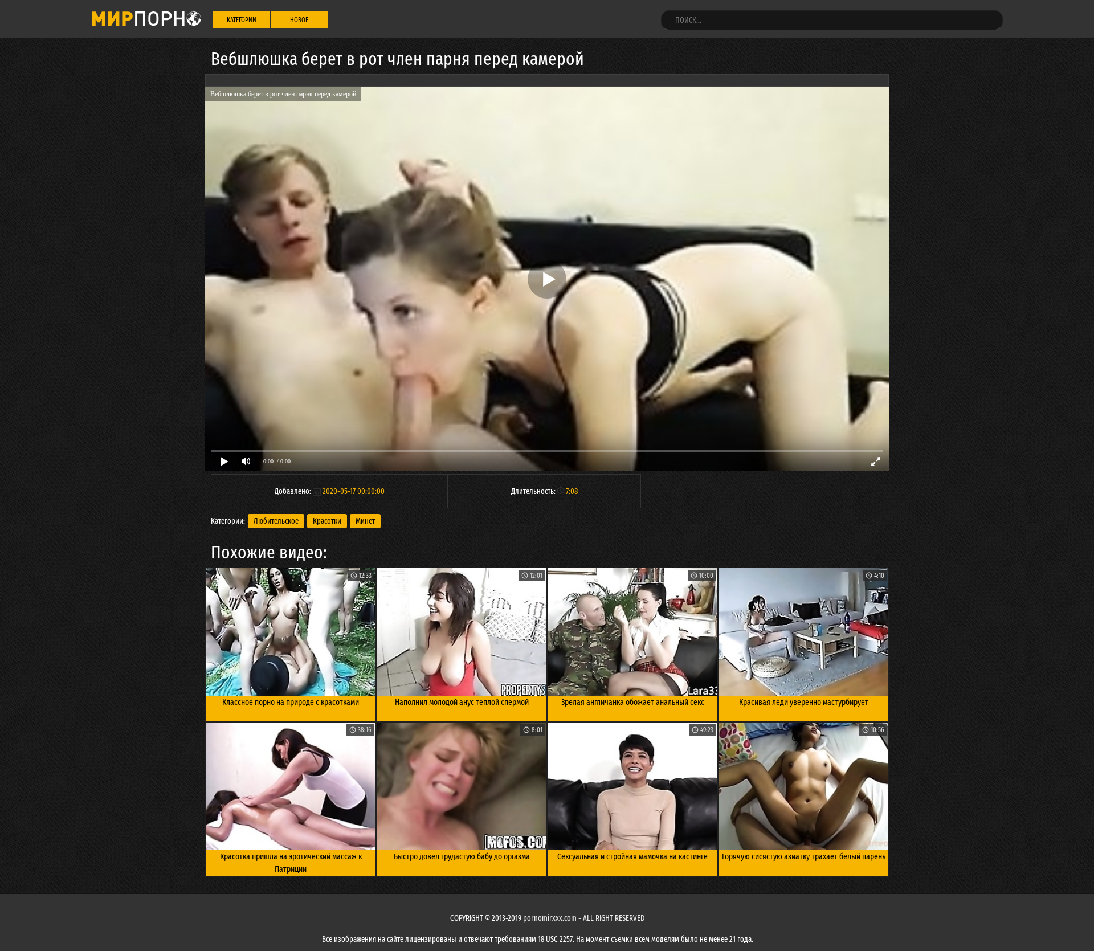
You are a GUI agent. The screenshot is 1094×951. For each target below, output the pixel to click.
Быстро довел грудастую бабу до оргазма (462, 856)
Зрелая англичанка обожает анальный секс (632, 702)
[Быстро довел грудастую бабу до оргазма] (461, 786)
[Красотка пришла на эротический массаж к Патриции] (290, 786)
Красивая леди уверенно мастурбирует (803, 702)
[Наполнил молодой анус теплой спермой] (461, 632)
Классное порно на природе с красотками (290, 702)
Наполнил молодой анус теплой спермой (462, 702)
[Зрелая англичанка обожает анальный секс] (632, 632)
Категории (241, 20)
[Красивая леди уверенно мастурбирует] (803, 632)
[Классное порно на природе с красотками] (290, 632)
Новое (299, 20)
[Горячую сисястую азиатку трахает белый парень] (803, 786)
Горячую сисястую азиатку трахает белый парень (803, 856)
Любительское (276, 521)
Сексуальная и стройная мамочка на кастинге (632, 856)
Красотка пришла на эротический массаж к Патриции (291, 863)
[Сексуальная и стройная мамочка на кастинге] (632, 786)
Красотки (327, 521)
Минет (365, 521)
